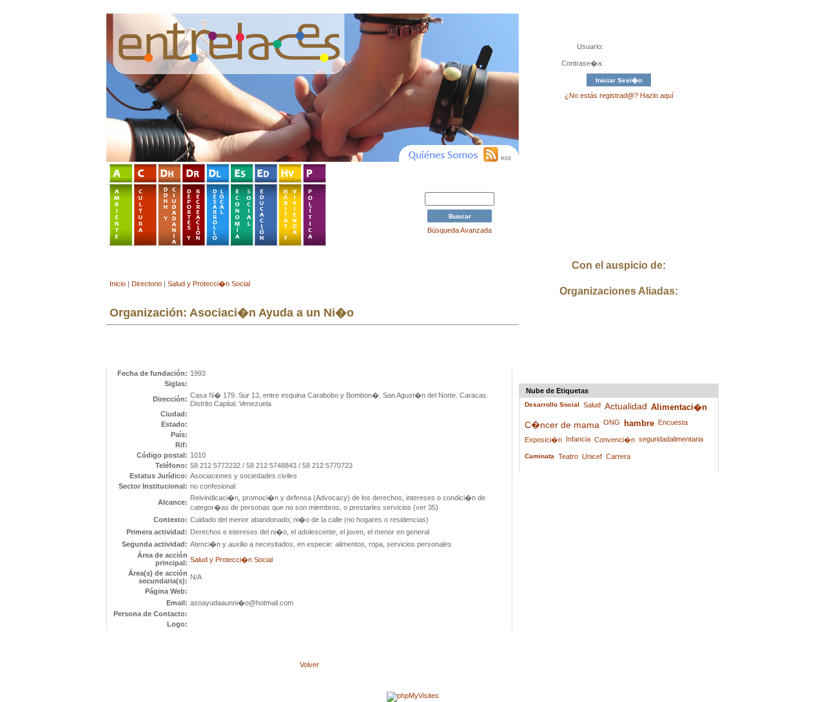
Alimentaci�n (679, 407)
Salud (592, 405)
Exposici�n (543, 440)
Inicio (118, 284)
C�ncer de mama (562, 425)
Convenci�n (614, 440)
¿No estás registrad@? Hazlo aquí (619, 95)
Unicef (592, 456)
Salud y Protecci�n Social (209, 284)
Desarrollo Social (552, 404)
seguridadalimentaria (671, 439)
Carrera (618, 456)
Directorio (146, 284)
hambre (639, 423)
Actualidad (626, 406)
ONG (611, 422)
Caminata (539, 456)
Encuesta (673, 422)
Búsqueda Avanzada (459, 230)
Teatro (568, 456)
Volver (309, 664)
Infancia (578, 439)
